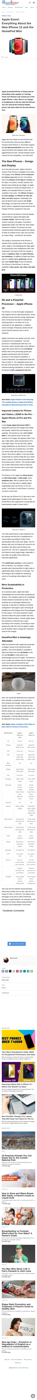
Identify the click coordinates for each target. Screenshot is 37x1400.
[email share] (14, 971)
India (26, 7)
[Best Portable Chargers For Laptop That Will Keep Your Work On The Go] (18, 1104)
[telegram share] (28, 971)
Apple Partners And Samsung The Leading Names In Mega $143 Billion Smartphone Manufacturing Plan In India (17, 402)
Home (4, 7)
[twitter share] (10, 971)
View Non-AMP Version (23, 1367)
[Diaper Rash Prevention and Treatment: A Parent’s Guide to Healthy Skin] (18, 1289)
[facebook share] (3, 971)
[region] (18, 75)
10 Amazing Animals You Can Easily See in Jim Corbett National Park (17, 1157)
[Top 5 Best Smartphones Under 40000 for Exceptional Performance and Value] (18, 1040)
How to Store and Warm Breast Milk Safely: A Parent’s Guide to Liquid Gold (18, 1195)
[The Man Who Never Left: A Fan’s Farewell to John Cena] (18, 1254)
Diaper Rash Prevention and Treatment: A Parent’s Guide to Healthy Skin (17, 1306)
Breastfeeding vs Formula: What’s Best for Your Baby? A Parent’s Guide (17, 1233)
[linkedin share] (21, 971)
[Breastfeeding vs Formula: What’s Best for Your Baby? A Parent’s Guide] (18, 1216)
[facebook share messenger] (6, 971)
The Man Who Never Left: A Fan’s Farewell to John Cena (16, 1270)
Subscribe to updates (18, 944)
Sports (32, 7)
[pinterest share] (17, 971)
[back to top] (33, 1396)
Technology (10, 12)
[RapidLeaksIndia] (10, 2)
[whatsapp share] (24, 971)
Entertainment (19, 7)
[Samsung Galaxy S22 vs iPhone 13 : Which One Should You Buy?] (18, 1072)
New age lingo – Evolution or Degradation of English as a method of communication (17, 1344)
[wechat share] (32, 971)
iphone (4, 987)
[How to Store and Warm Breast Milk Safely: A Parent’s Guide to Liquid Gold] (18, 1178)
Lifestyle (10, 7)
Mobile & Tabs (20, 12)
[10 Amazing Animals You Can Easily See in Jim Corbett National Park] (18, 1140)
